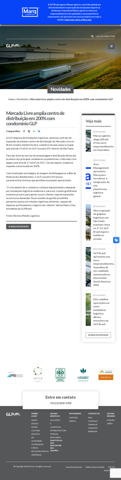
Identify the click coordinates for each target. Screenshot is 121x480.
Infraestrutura (58, 430)
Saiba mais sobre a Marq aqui (78, 19)
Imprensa (92, 431)
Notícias (73, 417)
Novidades (22, 99)
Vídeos (72, 421)
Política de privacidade (95, 467)
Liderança (36, 455)
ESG (52, 443)
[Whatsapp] (34, 131)
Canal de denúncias (74, 467)
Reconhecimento (40, 451)
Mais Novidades (19, 226)
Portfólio (56, 440)
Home (11, 99)
